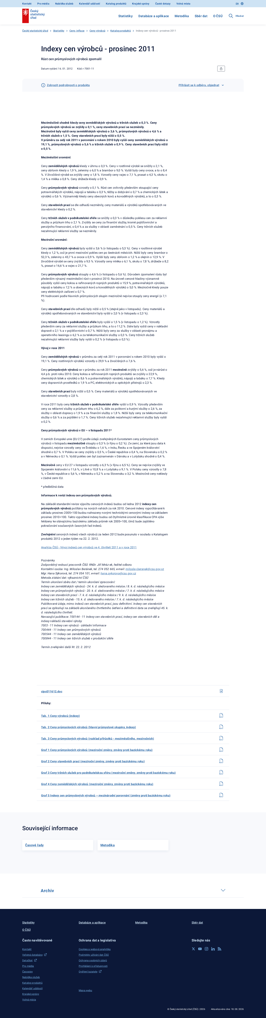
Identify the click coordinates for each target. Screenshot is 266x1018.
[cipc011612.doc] (221, 691)
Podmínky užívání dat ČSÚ (94, 954)
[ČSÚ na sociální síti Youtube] (200, 949)
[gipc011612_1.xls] (221, 749)
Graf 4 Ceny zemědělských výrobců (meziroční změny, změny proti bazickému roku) (97, 784)
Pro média (43, 3)
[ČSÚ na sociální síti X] (193, 949)
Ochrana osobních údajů (93, 960)
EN (237, 3)
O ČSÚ (218, 16)
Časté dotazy (163, 3)
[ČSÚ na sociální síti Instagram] (206, 949)
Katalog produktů (116, 3)
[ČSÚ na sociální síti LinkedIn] (213, 949)
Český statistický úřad (35, 30)
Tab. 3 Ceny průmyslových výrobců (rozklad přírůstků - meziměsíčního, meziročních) (97, 738)
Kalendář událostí (89, 3)
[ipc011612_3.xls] (221, 738)
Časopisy (27, 971)
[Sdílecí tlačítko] (221, 69)
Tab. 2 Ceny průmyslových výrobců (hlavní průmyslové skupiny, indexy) (88, 727)
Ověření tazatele (88, 971)
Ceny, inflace (77, 30)
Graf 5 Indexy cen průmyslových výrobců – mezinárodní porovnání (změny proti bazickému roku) (105, 795)
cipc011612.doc (51, 691)
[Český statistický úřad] (33, 16)
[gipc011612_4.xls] (221, 783)
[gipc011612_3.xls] (221, 772)
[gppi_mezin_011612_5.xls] (221, 795)
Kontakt (26, 3)
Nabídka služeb (64, 3)
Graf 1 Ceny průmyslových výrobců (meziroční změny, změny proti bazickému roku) (97, 750)
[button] (48, 940)
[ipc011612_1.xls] (221, 715)
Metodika (182, 16)
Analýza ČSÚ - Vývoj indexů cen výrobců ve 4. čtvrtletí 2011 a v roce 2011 (89, 547)
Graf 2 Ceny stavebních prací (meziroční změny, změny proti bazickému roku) (93, 761)
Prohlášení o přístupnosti (93, 966)
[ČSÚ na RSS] (219, 949)
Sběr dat (201, 16)
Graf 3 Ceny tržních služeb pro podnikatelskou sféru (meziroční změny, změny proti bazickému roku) (108, 772)
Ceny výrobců (97, 30)
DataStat (27, 960)
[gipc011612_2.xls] (221, 760)
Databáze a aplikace (153, 16)
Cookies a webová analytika (95, 949)
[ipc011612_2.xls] (221, 726)
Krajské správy (140, 3)
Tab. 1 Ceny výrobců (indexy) (60, 716)
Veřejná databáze (32, 954)
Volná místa (183, 3)
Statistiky (125, 16)
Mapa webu (85, 990)
